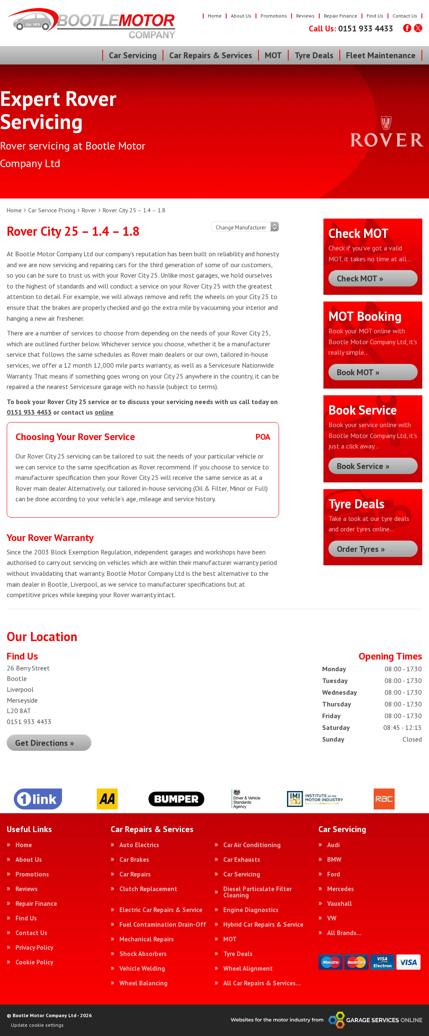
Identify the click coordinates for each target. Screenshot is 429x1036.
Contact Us (405, 16)
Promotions (274, 16)
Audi (333, 845)
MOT (273, 55)
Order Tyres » (361, 549)
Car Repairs (135, 874)
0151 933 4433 (351, 28)
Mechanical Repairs (146, 939)
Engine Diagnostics (251, 910)
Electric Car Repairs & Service (160, 910)
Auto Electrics (139, 845)
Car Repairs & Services (210, 55)
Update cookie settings (37, 1025)
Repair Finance (340, 16)
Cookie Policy (34, 962)
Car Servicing (133, 55)
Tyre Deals (314, 55)
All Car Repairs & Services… (262, 983)
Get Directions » (44, 742)
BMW (334, 859)
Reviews (305, 16)
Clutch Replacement (148, 889)
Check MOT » (360, 278)
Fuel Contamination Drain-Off (162, 924)
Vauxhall (339, 903)
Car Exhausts (241, 859)
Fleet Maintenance (381, 55)
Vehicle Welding (142, 968)
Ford (333, 874)
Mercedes (340, 889)
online (104, 412)
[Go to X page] (418, 28)
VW (331, 918)
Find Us (375, 16)
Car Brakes (134, 859)
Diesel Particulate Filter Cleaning (257, 892)
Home (215, 16)
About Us (241, 16)
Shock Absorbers (143, 954)
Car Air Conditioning (252, 845)
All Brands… (344, 933)
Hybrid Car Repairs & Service (263, 924)
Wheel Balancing (143, 983)
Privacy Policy (34, 947)
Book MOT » (358, 372)
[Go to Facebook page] (407, 28)
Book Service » (363, 466)
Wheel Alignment (248, 968)
